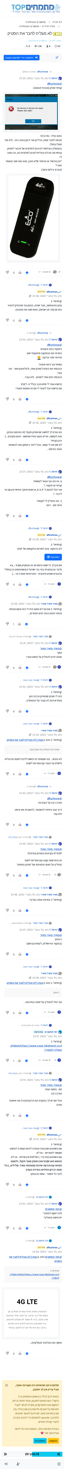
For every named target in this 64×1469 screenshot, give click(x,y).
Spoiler (55, 557)
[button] (59, 1464)
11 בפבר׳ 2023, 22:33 (30, 339)
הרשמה (53, 1440)
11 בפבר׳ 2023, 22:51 (44, 1036)
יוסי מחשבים (51, 1031)
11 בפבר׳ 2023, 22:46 (22, 894)
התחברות (40, 1440)
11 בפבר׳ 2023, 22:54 (43, 1251)
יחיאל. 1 (53, 78)
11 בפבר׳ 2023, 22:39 (43, 539)
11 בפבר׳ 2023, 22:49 (43, 977)
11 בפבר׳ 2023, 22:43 (43, 734)
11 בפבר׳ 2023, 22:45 (30, 843)
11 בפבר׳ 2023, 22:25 (30, 78)
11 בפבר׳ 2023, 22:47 (30, 929)
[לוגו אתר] (36, 8)
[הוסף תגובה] (27, 272)
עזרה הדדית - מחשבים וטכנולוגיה (44, 40)
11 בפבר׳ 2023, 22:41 (31, 643)
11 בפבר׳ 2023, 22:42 (30, 686)
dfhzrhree (42, 71)
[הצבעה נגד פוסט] (7, 273)
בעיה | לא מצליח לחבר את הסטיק (25, 740)
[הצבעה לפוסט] (20, 273)
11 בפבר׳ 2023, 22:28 (43, 296)
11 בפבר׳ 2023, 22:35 (43, 422)
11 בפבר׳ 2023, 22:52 (30, 1203)
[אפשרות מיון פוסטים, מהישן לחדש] (57, 57)
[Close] (6, 1385)
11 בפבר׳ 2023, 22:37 (30, 471)
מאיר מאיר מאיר (49, 603)
